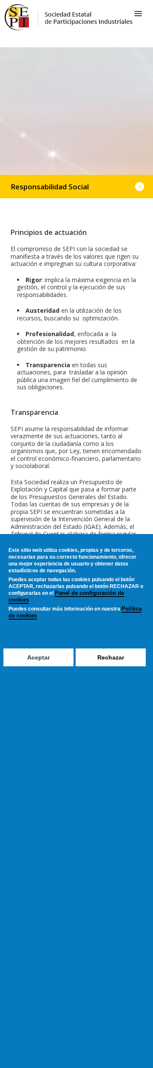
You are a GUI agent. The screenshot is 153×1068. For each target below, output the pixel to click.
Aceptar (38, 657)
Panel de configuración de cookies (66, 596)
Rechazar (110, 657)
